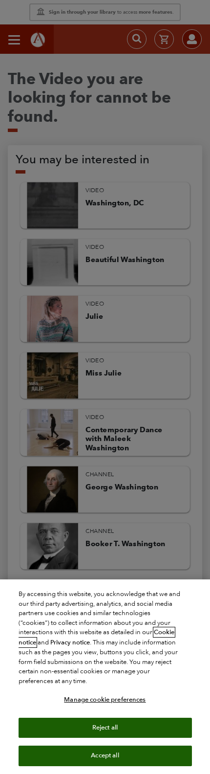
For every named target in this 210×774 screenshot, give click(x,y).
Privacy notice (70, 642)
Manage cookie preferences (105, 699)
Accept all (105, 755)
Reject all (105, 727)
